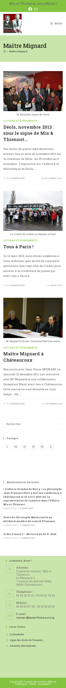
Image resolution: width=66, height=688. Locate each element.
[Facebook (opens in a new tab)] (31, 9)
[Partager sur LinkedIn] (33, 447)
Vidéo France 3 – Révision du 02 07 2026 (29, 534)
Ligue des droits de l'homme (26, 640)
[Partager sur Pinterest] (24, 447)
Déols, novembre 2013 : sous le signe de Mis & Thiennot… (28, 133)
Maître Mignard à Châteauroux (23, 357)
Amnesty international (23, 645)
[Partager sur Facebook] (15, 447)
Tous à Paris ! (18, 247)
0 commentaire (16, 178)
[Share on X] (7, 447)
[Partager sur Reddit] (42, 447)
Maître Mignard (18, 51)
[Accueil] (4, 51)
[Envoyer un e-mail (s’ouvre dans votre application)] (36, 9)
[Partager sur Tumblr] (51, 447)
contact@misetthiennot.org (35, 617)
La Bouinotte (17, 634)
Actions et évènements (20, 120)
